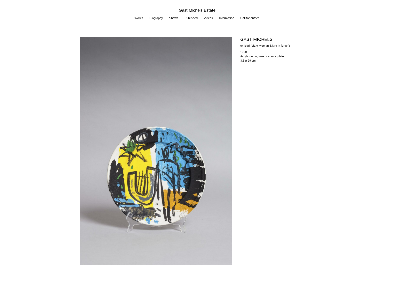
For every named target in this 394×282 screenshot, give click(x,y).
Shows (173, 18)
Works (138, 18)
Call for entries (250, 18)
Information (226, 18)
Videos (208, 18)
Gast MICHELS (256, 39)
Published (191, 18)
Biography (156, 18)
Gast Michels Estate (197, 10)
